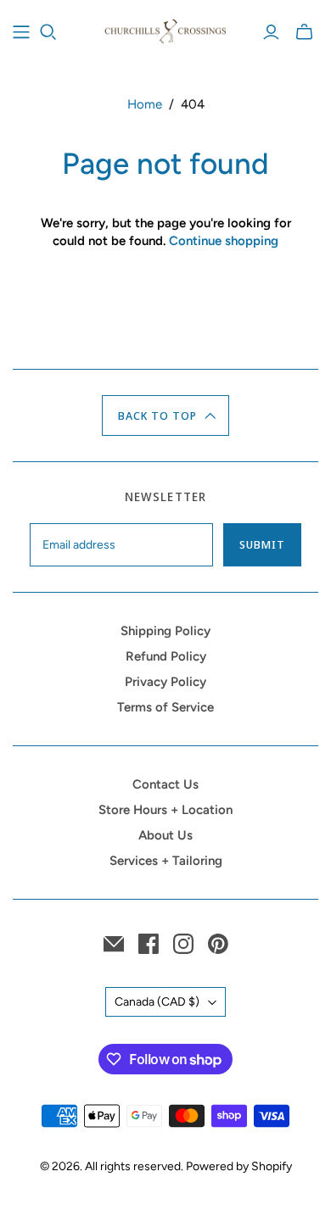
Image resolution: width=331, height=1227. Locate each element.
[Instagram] (183, 944)
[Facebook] (148, 944)
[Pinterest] (218, 944)
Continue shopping (223, 240)
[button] (166, 415)
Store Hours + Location (165, 809)
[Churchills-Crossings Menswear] (165, 29)
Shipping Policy (165, 631)
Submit (262, 544)
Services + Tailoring (165, 860)
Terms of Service (165, 707)
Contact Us (165, 784)
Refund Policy (166, 656)
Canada (157, 1002)
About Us (165, 835)
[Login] (271, 32)
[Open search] (48, 32)
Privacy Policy (165, 681)
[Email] (114, 944)
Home (144, 104)
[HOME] (21, 32)
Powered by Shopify (239, 1166)
